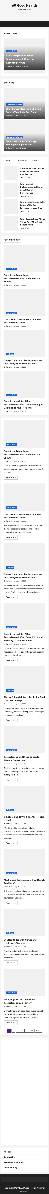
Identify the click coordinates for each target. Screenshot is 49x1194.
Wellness (10, 354)
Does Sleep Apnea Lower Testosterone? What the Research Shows (20, 59)
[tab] (11, 161)
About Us (8, 1151)
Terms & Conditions (13, 1162)
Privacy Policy (10, 1167)
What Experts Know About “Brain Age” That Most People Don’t (32, 222)
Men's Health (11, 51)
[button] (4, 24)
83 (32, 1030)
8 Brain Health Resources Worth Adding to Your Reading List (32, 171)
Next (38, 1030)
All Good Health (24, 5)
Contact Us (9, 1157)
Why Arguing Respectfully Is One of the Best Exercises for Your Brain (32, 205)
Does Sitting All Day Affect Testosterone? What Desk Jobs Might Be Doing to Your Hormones (23, 404)
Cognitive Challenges (14, 105)
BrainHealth (10, 66)
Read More (12, 478)
